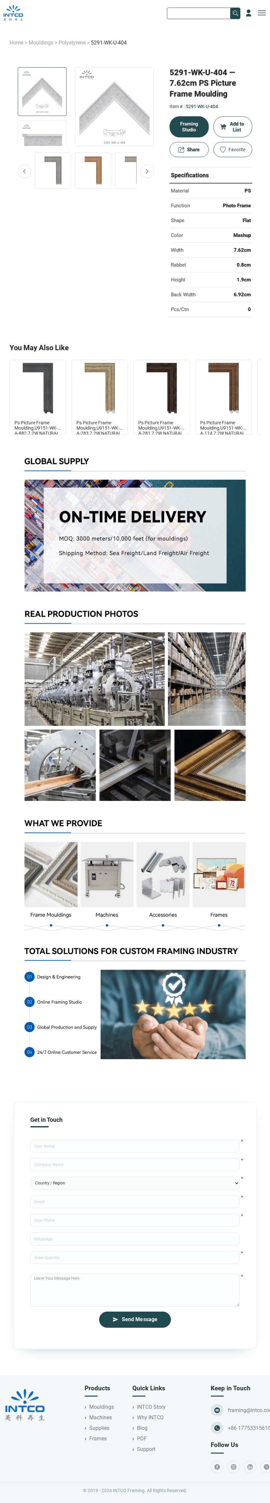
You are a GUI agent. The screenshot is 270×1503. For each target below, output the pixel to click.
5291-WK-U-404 (202, 106)
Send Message (140, 1319)
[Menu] (262, 13)
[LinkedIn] (250, 1467)
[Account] (249, 13)
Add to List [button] (237, 127)
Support (146, 1449)
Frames (98, 1438)
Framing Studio (189, 127)
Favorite (237, 149)
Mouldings (41, 43)
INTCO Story (151, 1407)
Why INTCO (150, 1417)
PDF (142, 1438)
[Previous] (24, 171)
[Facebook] (217, 1467)
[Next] (147, 171)
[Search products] (235, 13)
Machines (100, 1417)
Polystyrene (72, 43)
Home (16, 43)
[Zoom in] (114, 107)
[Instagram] (233, 1467)
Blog (142, 1428)
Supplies (99, 1428)
